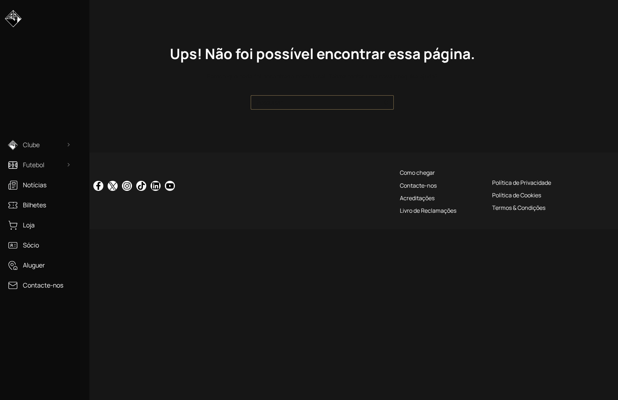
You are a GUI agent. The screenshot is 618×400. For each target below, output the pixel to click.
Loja (29, 225)
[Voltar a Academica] (13, 21)
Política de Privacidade (521, 183)
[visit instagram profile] (127, 186)
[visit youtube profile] (170, 186)
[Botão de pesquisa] (386, 102)
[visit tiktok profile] (141, 186)
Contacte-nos (43, 285)
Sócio (31, 245)
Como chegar (417, 173)
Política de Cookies (516, 195)
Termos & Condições (518, 208)
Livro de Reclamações (428, 211)
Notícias (34, 185)
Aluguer (34, 265)
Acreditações (417, 198)
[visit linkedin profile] (156, 186)
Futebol (33, 165)
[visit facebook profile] (98, 186)
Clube (31, 145)
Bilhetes (34, 205)
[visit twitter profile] (113, 186)
